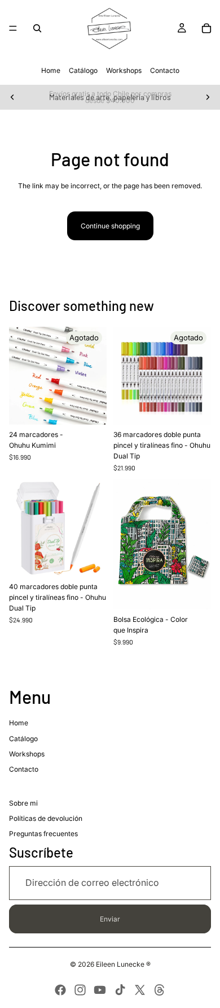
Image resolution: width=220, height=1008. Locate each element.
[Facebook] (60, 990)
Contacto (164, 70)
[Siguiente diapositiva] (207, 97)
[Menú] (13, 28)
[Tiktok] (120, 990)
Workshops (124, 70)
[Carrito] (206, 28)
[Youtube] (100, 990)
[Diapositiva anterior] (12, 97)
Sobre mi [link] (23, 803)
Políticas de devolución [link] (45, 818)
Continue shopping (110, 226)
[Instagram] (80, 990)
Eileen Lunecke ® (123, 964)
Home (50, 70)
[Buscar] (37, 28)
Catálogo (83, 70)
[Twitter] (140, 990)
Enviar (110, 919)
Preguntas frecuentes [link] (43, 833)
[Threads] (159, 990)
